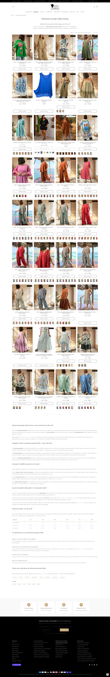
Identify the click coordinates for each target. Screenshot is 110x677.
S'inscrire (63, 629)
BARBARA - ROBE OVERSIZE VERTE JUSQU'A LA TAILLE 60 (66, 397)
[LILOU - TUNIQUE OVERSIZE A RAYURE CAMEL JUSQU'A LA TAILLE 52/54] (47, 238)
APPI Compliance (15, 648)
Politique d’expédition (66, 674)
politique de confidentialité (61, 633)
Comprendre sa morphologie (82, 644)
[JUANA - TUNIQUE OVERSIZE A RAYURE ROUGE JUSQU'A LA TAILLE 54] (41, 196)
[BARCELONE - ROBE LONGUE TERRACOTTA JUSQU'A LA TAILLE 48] (66, 323)
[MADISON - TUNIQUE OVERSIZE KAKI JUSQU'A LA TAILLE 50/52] (69, 196)
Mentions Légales (15, 654)
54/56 (34, 584)
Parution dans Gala (80, 646)
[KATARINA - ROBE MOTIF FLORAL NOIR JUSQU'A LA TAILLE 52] (82, 365)
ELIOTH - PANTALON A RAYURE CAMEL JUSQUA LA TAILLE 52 (22, 313)
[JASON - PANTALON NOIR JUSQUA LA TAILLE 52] (60, 196)
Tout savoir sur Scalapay (38, 644)
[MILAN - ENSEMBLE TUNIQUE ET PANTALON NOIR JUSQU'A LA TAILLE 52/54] (75, 365)
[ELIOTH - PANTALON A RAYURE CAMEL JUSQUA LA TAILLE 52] (35, 238)
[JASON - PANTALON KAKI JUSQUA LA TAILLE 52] (57, 196)
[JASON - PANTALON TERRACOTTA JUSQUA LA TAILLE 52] (66, 196)
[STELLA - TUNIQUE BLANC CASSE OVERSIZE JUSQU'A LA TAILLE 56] (63, 365)
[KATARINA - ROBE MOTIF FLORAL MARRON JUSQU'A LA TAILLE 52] (79, 365)
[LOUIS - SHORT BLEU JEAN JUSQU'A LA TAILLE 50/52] (38, 152)
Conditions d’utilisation (58, 674)
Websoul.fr (32, 674)
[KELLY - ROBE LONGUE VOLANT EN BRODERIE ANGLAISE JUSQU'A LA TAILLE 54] (35, 407)
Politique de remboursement (40, 674)
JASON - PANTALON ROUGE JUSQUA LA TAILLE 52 (88, 228)
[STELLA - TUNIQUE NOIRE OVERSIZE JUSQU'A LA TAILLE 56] (66, 365)
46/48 (24, 584)
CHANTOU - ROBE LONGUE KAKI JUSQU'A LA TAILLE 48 (87, 63)
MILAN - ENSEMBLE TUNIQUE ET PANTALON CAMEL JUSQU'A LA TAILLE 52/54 (44, 63)
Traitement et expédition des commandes (41, 656)
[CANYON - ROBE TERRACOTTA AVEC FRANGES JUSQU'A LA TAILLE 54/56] (69, 153)
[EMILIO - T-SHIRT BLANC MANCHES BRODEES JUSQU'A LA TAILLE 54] (14, 196)
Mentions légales (88, 674)
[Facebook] (13, 1)
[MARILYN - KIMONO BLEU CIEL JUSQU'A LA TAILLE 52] (57, 111)
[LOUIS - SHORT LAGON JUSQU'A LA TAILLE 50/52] (50, 152)
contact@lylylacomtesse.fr (93, 1)
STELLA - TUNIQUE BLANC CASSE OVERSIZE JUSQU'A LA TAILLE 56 (66, 355)
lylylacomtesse (23, 674)
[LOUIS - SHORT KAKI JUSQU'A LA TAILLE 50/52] (47, 152)
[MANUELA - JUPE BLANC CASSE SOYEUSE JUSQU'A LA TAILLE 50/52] (57, 365)
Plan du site (14, 658)
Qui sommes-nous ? (16, 644)
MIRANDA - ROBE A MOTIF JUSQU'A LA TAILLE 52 (22, 143)
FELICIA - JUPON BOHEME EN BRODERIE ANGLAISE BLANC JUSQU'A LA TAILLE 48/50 (44, 355)
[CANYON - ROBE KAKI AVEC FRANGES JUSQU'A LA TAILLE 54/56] (60, 153)
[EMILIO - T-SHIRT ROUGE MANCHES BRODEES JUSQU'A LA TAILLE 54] (25, 196)
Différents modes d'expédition (39, 650)
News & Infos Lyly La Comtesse (83, 642)
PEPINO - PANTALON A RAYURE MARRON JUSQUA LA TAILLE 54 (88, 270)
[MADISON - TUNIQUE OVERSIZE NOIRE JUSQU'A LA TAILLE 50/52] (72, 196)
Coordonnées (72, 674)
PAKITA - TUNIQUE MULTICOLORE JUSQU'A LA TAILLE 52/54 (88, 313)
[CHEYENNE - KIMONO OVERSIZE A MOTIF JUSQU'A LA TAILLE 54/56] (79, 153)
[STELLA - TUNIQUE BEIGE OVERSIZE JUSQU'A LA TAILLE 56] (69, 365)
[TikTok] (17, 1)
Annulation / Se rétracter (16, 660)
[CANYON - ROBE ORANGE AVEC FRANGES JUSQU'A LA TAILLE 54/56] (66, 153)
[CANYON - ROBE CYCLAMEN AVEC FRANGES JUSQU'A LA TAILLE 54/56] (72, 153)
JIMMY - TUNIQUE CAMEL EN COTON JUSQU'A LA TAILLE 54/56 (87, 101)
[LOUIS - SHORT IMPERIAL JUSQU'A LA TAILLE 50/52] (41, 152)
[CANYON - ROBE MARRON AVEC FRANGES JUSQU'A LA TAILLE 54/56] (63, 153)
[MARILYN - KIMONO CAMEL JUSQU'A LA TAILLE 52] (60, 111)
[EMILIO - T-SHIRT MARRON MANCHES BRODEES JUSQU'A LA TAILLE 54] (17, 196)
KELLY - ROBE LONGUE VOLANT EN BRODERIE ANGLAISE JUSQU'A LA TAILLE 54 (22, 101)
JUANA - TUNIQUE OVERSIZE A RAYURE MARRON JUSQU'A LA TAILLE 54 (65, 270)
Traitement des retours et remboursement (41, 654)
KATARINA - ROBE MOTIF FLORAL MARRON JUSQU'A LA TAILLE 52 (22, 397)
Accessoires (62, 577)
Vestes (41, 577)
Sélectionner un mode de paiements (40, 652)
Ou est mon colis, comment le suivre (40, 642)
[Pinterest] (19, 1)
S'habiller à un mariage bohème (83, 648)
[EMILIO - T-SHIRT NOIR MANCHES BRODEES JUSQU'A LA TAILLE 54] (20, 196)
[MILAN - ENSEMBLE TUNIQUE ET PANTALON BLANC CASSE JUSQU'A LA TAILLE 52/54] (72, 365)
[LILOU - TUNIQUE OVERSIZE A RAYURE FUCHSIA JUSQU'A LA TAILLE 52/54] (50, 238)
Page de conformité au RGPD (17, 652)
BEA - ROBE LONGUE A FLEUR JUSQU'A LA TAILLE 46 (22, 355)
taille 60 (73, 497)
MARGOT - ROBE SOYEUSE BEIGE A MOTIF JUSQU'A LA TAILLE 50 (66, 63)
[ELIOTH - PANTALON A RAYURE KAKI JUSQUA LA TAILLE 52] (41, 238)
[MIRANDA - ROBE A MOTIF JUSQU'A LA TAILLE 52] (14, 153)
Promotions (55, 577)
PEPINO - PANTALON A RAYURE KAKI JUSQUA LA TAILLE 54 (22, 228)
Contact (13, 642)
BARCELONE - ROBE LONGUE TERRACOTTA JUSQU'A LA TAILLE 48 (66, 313)
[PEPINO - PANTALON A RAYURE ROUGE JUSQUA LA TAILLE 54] (53, 196)
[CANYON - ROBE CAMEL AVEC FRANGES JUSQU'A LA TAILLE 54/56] (57, 153)
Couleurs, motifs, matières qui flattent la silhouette (86, 658)
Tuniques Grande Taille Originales (62, 652)
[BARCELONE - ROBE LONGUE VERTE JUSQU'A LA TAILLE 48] (69, 323)
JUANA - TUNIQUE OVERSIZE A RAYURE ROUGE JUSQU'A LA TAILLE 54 (44, 270)
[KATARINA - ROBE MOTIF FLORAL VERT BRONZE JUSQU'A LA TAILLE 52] (85, 365)
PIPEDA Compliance (15, 656)
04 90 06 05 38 (80, 502)
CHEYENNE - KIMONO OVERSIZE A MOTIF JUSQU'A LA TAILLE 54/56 (88, 143)
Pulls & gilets (34, 577)
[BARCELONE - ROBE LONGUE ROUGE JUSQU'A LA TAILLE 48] (63, 323)
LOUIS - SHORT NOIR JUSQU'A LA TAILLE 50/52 (44, 142)
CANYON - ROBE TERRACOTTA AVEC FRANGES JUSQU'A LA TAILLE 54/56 (66, 143)
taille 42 (60, 497)
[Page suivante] (62, 414)
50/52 (29, 584)
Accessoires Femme (59, 654)
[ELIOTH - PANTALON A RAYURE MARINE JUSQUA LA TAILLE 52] (44, 238)
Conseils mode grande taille (82, 650)
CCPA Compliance (15, 650)
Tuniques (14, 577)
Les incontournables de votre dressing (84, 654)
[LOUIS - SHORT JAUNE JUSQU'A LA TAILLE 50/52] (44, 152)
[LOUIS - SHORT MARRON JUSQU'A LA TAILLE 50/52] (53, 152)
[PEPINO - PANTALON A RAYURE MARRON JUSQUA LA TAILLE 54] (50, 196)
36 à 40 (14, 584)
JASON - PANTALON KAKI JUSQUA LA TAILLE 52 (65, 228)
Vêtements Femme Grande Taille (61, 642)
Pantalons (27, 577)
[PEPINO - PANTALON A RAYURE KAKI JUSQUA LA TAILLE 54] (47, 196)
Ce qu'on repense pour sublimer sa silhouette (85, 660)
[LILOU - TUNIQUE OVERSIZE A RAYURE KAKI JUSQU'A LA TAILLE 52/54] (53, 238)
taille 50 (66, 497)
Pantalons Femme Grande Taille (61, 650)
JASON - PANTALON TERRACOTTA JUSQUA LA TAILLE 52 (65, 186)
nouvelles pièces (43, 573)
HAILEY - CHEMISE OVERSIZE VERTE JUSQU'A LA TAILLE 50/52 (22, 63)
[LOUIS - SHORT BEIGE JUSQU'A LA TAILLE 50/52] (35, 152)
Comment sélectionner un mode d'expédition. (42, 648)
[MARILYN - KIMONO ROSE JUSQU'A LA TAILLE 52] (63, 111)
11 (59, 414)
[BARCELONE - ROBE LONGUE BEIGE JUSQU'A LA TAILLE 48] (57, 323)
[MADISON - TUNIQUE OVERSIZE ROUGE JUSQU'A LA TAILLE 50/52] (75, 196)
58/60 (39, 584)
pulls (34, 437)
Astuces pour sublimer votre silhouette (84, 656)
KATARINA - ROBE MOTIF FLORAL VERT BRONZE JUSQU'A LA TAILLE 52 (87, 355)
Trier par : (72, 32)
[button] (13, 7)
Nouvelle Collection (59, 644)
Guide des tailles (15, 646)
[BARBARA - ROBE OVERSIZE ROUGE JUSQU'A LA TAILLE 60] (69, 407)
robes (26, 437)
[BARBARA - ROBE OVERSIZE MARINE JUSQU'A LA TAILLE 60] (66, 407)
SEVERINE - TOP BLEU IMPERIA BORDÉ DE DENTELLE (44, 101)
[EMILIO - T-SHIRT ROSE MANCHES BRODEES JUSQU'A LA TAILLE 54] (22, 196)
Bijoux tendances (59, 656)
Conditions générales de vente (80, 674)
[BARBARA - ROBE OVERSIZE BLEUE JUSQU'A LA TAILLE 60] (57, 407)
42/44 (19, 584)
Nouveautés (48, 577)
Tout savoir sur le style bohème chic (84, 652)
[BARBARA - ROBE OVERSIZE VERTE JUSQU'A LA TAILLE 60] (72, 407)
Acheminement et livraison (39, 646)
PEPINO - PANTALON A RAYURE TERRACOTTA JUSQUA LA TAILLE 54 (44, 186)
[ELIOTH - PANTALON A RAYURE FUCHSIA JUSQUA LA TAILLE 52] (38, 238)
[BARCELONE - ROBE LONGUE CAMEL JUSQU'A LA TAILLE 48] (60, 323)
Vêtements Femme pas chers (61, 646)
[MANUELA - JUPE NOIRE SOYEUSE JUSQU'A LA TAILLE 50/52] (60, 365)
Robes (21, 577)
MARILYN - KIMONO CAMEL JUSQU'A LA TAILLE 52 (66, 101)
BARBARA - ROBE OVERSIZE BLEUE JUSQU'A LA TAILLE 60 (88, 397)
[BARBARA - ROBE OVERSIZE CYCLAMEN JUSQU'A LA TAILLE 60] (63, 407)
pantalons (30, 437)
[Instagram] (15, 1)
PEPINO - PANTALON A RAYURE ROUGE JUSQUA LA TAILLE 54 (22, 270)
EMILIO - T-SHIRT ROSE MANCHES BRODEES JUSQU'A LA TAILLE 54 (22, 186)
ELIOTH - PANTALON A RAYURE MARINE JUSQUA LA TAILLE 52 (44, 313)
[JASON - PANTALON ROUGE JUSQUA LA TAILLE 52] (63, 196)
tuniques (22, 437)
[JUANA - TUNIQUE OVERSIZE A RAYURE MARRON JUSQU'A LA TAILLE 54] (38, 196)
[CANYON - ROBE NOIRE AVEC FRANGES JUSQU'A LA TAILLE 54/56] (75, 153)
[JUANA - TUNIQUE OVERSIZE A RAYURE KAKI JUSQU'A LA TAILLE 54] (35, 196)
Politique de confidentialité (49, 674)
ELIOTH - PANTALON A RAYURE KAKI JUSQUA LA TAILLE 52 (44, 228)
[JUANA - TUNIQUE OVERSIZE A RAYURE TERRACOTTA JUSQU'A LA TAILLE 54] (44, 196)
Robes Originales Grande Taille (61, 648)
